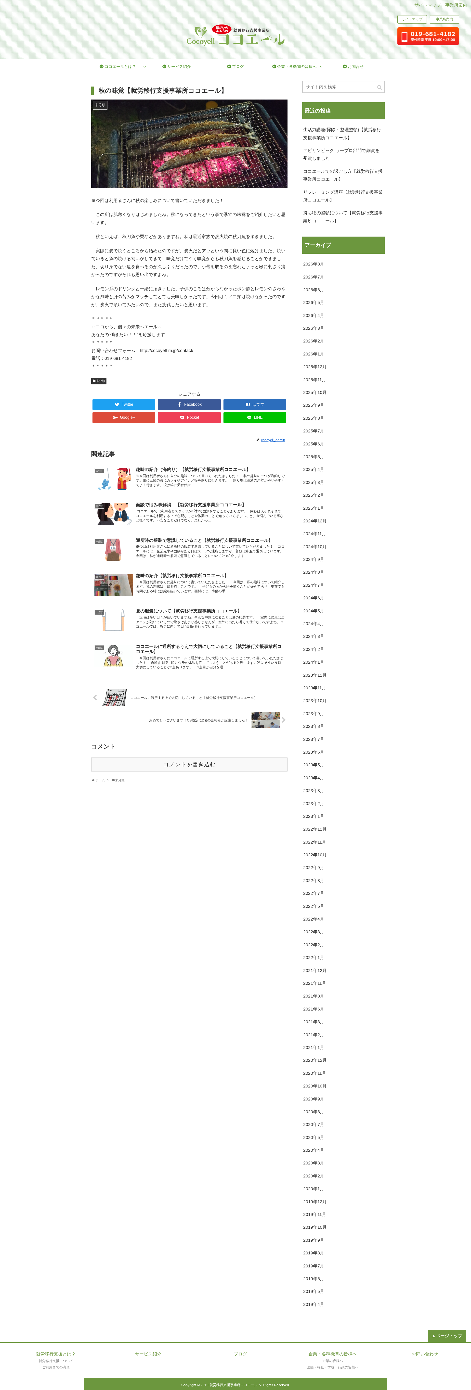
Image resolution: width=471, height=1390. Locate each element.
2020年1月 (313, 1188)
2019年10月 (315, 1227)
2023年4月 (313, 777)
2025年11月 (314, 379)
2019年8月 (313, 1253)
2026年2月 (313, 341)
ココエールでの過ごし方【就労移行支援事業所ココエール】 (343, 175)
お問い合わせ (425, 1354)
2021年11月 (314, 983)
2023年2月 (313, 803)
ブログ (240, 1354)
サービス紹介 (148, 1354)
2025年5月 (313, 456)
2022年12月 (315, 829)
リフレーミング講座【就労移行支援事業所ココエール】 (343, 196)
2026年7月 (313, 277)
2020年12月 (315, 1060)
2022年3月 (313, 931)
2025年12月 (315, 366)
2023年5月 (313, 764)
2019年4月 (313, 1304)
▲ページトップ (447, 1335)
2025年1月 (313, 508)
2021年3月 (313, 1021)
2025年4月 (313, 469)
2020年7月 (313, 1124)
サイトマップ (427, 5)
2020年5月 (313, 1137)
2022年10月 (315, 854)
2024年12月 (315, 520)
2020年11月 (314, 1073)
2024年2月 (313, 649)
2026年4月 (313, 315)
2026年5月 (313, 302)
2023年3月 (313, 790)
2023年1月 (313, 816)
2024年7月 (313, 585)
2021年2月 (313, 1034)
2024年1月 (313, 662)
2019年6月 (313, 1278)
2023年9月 (313, 713)
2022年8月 (313, 880)
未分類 (100, 381)
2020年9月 (313, 1099)
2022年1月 (313, 957)
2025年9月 (313, 405)
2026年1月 (313, 354)
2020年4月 (313, 1150)
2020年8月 (313, 1111)
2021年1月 (313, 1047)
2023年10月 (315, 700)
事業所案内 (456, 5)
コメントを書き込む (189, 764)
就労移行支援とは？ (56, 1354)
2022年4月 (313, 919)
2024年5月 (313, 610)
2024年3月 (313, 636)
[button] (380, 87)
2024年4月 (313, 623)
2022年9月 (313, 867)
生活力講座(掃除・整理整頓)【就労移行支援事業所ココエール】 (342, 133)
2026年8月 (313, 264)
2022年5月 (313, 906)
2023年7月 (313, 739)
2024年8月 (313, 572)
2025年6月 (313, 444)
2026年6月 (313, 289)
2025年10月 (315, 392)
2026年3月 (313, 328)
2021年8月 (313, 996)
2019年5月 (313, 1291)
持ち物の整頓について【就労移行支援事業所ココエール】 (343, 216)
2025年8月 (313, 418)
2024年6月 (313, 597)
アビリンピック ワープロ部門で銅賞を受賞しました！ (341, 154)
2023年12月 (315, 675)
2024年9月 (313, 559)
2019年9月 (313, 1240)
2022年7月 (313, 893)
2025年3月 (313, 482)
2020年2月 (313, 1176)
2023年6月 (313, 752)
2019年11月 (314, 1214)
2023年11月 (314, 687)
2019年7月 (313, 1266)
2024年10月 (315, 546)
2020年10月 (315, 1086)
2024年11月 (314, 533)
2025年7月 (313, 431)
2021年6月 (313, 1009)
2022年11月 (314, 842)
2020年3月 (313, 1163)
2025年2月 (313, 495)
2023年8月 (313, 726)
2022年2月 (313, 944)
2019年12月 (315, 1201)
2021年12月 (315, 970)
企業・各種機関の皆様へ (332, 1354)
